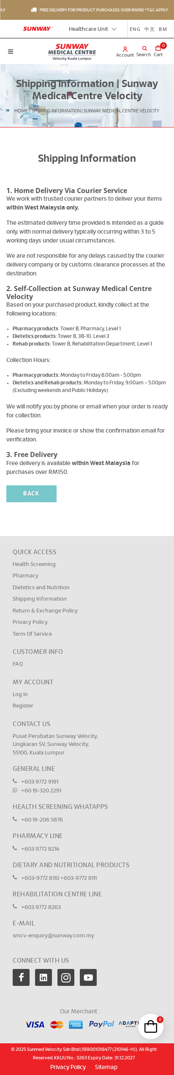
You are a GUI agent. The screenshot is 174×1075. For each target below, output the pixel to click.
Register (23, 706)
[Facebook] (21, 977)
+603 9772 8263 (41, 907)
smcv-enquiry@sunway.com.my (53, 936)
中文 (149, 29)
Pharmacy (25, 576)
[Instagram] (65, 977)
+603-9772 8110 (40, 878)
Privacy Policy (30, 622)
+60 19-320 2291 (41, 791)
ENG (135, 29)
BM (163, 29)
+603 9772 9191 (39, 782)
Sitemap (106, 1067)
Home (21, 111)
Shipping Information (40, 599)
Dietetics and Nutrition (41, 588)
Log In (20, 694)
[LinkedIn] (43, 977)
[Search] (139, 49)
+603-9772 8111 (78, 878)
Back (31, 494)
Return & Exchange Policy (45, 611)
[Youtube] (88, 977)
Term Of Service (32, 634)
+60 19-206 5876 (42, 820)
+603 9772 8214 (40, 849)
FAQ (18, 664)
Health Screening (34, 564)
